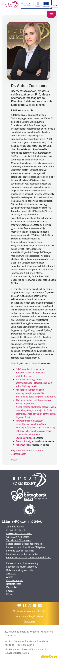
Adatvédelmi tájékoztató (29, 616)
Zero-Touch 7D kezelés (18, 540)
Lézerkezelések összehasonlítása (24, 543)
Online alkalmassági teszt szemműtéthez (28, 557)
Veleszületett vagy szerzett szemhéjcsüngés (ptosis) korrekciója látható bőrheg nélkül (34, 383)
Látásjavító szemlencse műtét (22, 554)
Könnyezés (21, 444)
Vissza (14, 459)
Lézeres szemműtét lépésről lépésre (25, 547)
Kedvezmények (14, 580)
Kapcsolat (11, 587)
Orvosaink (29, 621)
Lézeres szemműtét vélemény (22, 563)
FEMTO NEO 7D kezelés (19, 533)
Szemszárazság (23, 441)
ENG (55, 5)
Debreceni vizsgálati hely (19, 570)
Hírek (9, 594)
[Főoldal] (10, 4)
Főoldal (10, 590)
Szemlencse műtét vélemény (21, 566)
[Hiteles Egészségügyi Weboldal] (29, 510)
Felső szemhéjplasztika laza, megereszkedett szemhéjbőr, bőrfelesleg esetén (30, 372)
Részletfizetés (13, 583)
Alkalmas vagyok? (15, 526)
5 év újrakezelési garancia (20, 550)
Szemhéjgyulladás (25, 438)
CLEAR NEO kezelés (16, 530)
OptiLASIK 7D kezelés (17, 536)
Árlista (9, 577)
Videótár (11, 573)
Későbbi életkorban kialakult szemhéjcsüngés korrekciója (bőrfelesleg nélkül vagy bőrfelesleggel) (36, 393)
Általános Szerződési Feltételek (29, 611)
